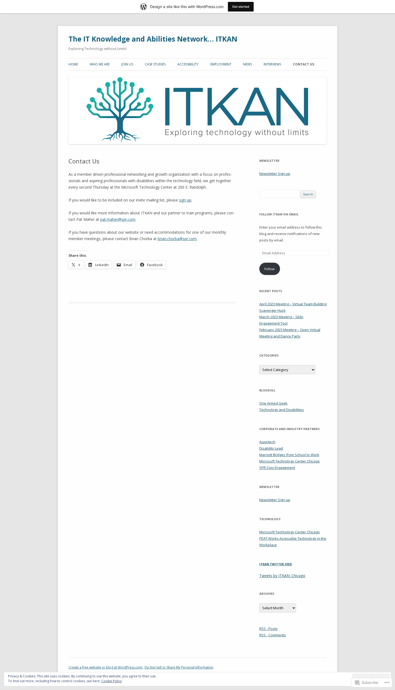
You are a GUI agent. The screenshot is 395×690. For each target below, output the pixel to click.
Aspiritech (267, 441)
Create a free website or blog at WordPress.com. (106, 667)
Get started (240, 7)
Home (73, 64)
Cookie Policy (111, 681)
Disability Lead (271, 448)
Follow (269, 268)
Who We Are (100, 64)
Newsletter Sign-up (274, 173)
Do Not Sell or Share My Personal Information (179, 667)
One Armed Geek (273, 403)
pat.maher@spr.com (117, 219)
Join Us (127, 64)
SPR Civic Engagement (277, 467)
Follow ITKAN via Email (279, 214)
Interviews (272, 64)
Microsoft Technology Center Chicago (289, 461)
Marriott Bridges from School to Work (289, 454)
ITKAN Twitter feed (275, 564)
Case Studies (155, 64)
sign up (185, 200)
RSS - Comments (272, 635)
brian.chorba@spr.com (177, 238)
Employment (220, 64)
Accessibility (188, 64)
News (247, 64)
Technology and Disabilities (281, 409)
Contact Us (303, 64)
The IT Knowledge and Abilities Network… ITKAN (153, 39)
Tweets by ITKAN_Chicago (282, 575)
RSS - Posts (268, 628)
